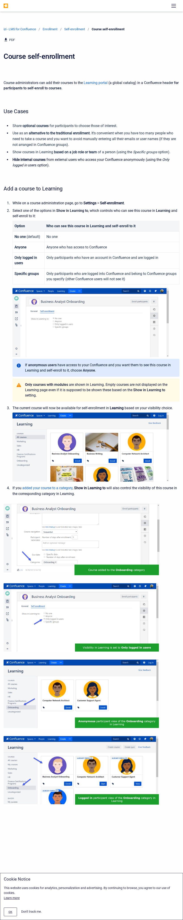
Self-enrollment (74, 29)
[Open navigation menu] (173, 6)
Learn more (12, 898)
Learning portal (96, 83)
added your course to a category (47, 488)
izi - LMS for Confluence (20, 29)
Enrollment (50, 29)
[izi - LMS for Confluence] (6, 6)
